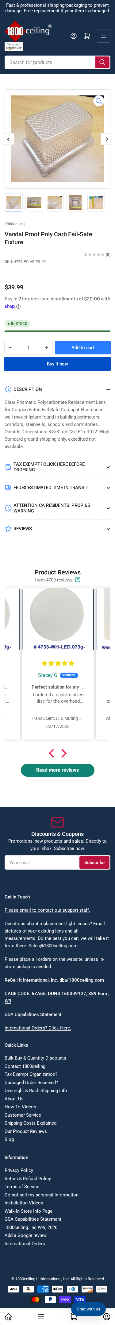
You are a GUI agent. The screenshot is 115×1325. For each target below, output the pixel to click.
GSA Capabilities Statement (33, 1014)
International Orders (25, 1243)
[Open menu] (103, 36)
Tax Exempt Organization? (31, 1074)
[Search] (102, 62)
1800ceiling (15, 224)
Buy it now (57, 364)
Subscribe (94, 862)
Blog (9, 1139)
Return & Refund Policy (28, 1178)
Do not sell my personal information (42, 1195)
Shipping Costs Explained (30, 1123)
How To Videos (20, 1107)
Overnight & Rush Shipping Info (36, 1090)
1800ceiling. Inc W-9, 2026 (31, 1227)
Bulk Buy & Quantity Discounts (35, 1058)
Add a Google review (26, 1235)
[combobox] (57, 62)
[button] (52, 753)
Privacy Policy (19, 1170)
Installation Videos (24, 1203)
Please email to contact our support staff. (47, 910)
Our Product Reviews (26, 1131)
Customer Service (23, 1115)
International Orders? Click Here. (38, 1028)
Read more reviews (57, 770)
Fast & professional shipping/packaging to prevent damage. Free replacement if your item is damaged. (57, 8)
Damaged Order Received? (31, 1082)
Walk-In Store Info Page (28, 1211)
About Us (14, 1099)
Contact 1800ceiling (25, 1066)
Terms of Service (22, 1186)
